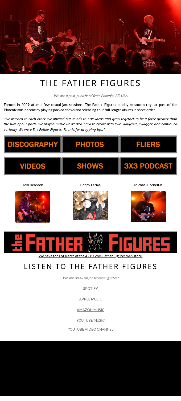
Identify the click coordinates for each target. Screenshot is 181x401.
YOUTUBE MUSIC (91, 320)
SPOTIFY (90, 288)
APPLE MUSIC (90, 299)
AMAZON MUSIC (90, 310)
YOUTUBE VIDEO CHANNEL (90, 329)
